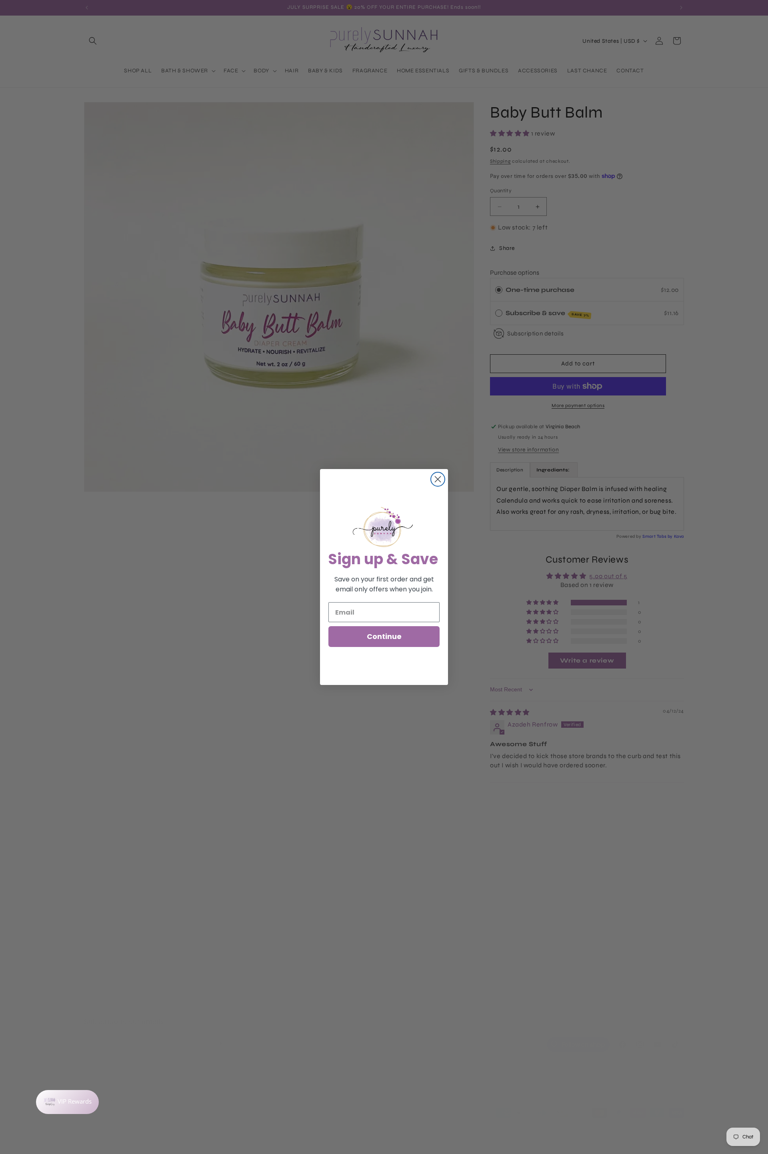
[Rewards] (67, 1102)
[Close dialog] (438, 479)
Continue (384, 636)
